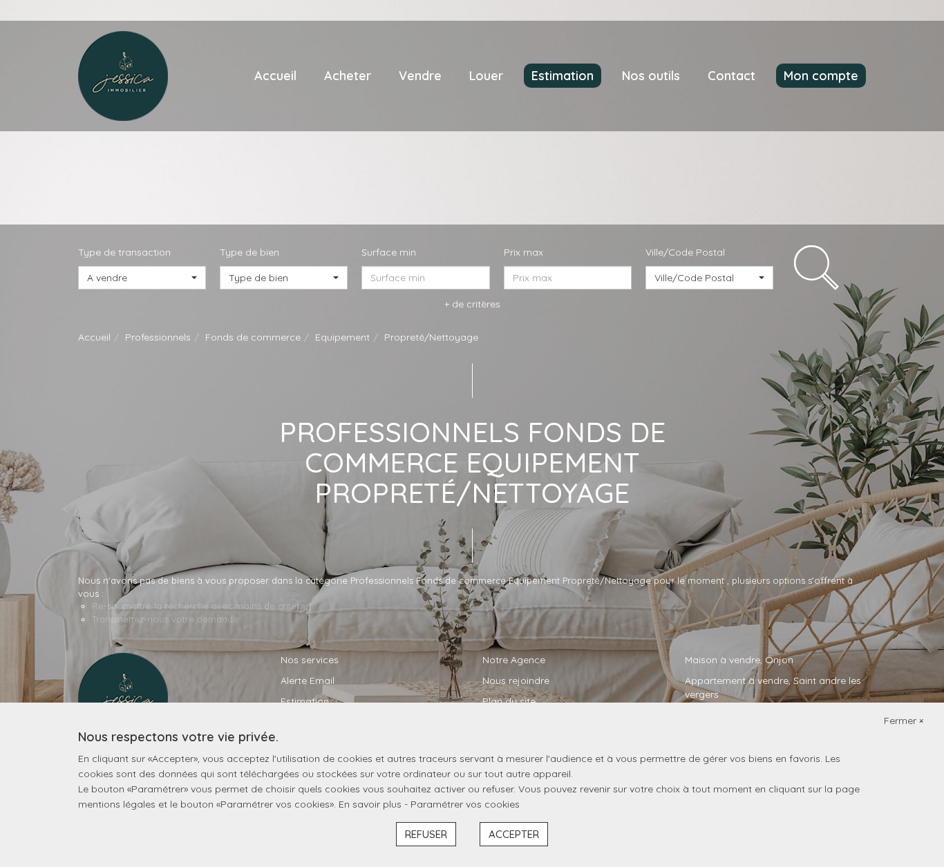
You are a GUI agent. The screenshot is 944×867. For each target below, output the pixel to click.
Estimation (562, 76)
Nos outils (651, 76)
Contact (731, 76)
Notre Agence (513, 660)
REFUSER (426, 834)
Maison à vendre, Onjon (739, 660)
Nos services (310, 660)
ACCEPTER (514, 834)
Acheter (347, 76)
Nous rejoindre (515, 680)
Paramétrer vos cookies (465, 804)
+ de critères (472, 304)
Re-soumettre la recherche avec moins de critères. (202, 605)
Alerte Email (307, 680)
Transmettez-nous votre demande (165, 619)
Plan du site (509, 701)
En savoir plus (371, 804)
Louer (486, 76)
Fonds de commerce (253, 337)
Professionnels (158, 337)
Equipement (342, 337)
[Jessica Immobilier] (123, 75)
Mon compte (821, 76)
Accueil (275, 76)
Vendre (420, 76)
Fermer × (903, 720)
